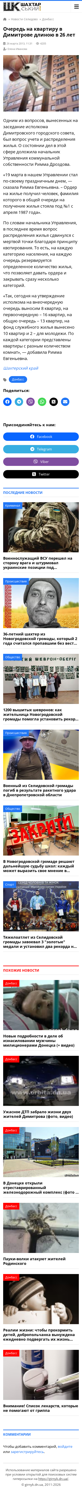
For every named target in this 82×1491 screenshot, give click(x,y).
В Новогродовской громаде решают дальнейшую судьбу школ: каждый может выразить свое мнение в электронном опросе (38, 866)
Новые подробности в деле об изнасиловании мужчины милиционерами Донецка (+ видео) (38, 1040)
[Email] (65, 402)
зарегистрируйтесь (27, 1451)
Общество (12, 657)
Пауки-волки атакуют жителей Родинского (34, 1261)
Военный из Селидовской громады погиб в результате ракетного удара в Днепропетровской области (39, 790)
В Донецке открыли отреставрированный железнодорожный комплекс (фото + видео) (40, 1187)
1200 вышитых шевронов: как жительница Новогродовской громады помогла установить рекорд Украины (40, 714)
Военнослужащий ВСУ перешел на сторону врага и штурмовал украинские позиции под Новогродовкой (37, 563)
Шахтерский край (20, 368)
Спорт (9, 884)
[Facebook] (7, 402)
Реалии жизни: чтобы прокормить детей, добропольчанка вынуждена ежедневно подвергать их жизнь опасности (39, 1334)
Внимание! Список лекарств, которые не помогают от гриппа (40, 1408)
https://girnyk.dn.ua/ (53, 1479)
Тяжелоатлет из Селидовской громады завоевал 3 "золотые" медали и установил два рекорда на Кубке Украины (39, 942)
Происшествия (16, 581)
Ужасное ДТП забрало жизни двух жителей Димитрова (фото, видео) (38, 1114)
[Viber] (30, 402)
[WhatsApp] (42, 402)
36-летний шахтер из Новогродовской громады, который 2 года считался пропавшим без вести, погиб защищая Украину (40, 638)
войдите (65, 1446)
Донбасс (18, 379)
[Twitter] (53, 402)
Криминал (12, 505)
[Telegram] (19, 402)
